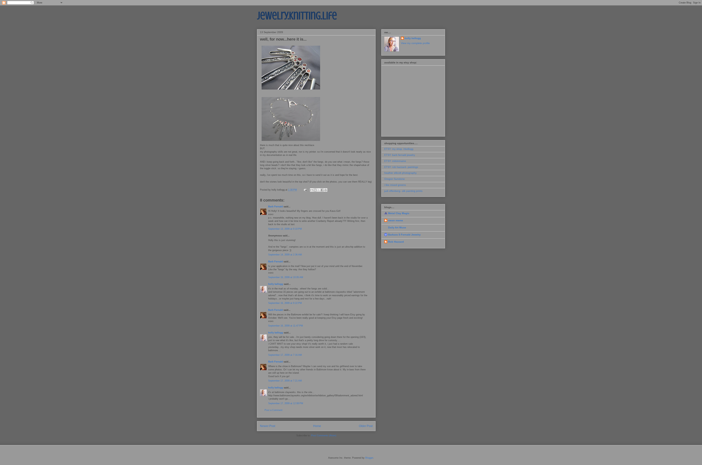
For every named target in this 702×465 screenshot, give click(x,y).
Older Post (366, 426)
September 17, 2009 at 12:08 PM (285, 403)
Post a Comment (273, 410)
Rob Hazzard (396, 241)
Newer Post (267, 426)
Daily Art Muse (397, 227)
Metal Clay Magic (398, 213)
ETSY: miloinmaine (395, 161)
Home (317, 426)
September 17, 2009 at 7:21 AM (285, 380)
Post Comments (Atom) (323, 435)
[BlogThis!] (315, 190)
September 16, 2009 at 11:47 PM (285, 325)
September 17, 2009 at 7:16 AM (285, 355)
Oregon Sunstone (394, 178)
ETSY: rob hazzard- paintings (401, 167)
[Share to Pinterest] (325, 190)
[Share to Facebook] (322, 190)
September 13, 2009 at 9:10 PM (285, 228)
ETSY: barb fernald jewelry (399, 154)
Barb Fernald (275, 206)
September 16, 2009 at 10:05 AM (285, 277)
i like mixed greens (395, 184)
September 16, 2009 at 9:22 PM (285, 303)
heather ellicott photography (400, 172)
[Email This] (312, 190)
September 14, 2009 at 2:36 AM (285, 254)
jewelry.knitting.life (297, 16)
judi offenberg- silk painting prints (403, 190)
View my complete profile (415, 43)
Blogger (369, 457)
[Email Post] (305, 189)
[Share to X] (318, 190)
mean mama (395, 220)
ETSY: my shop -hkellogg (398, 148)
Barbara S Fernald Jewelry (404, 234)
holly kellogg (275, 284)
